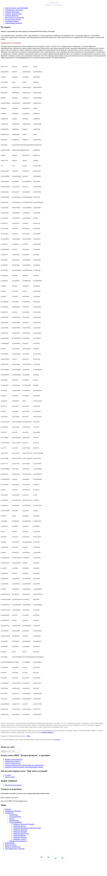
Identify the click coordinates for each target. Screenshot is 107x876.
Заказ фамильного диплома (14, 848)
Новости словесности (12, 847)
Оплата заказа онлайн (13, 19)
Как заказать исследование (14, 17)
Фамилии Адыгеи (19, 839)
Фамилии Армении (20, 830)
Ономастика (9, 813)
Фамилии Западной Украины (23, 824)
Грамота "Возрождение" (13, 14)
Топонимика (13, 815)
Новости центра (11, 845)
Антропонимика (15, 816)
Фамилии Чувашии (20, 832)
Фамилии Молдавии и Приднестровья (27, 828)
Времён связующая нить (13, 759)
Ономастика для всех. (13, 761)
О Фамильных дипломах (14, 10)
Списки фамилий (15, 822)
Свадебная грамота (12, 21)
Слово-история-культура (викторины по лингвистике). (24, 765)
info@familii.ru (57, 739)
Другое (11, 818)
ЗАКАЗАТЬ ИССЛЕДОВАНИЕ (16, 8)
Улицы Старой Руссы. (13, 763)
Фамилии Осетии (19, 826)
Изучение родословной (13, 785)
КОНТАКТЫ (10, 843)
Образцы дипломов (12, 12)
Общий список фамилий (18, 841)
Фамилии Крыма (19, 835)
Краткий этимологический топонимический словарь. (24, 767)
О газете (8, 775)
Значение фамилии (11, 15)
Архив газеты (10, 777)
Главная (8, 809)
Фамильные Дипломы (13, 811)
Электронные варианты (13, 23)
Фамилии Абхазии (20, 837)
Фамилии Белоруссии (21, 833)
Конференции (14, 820)
